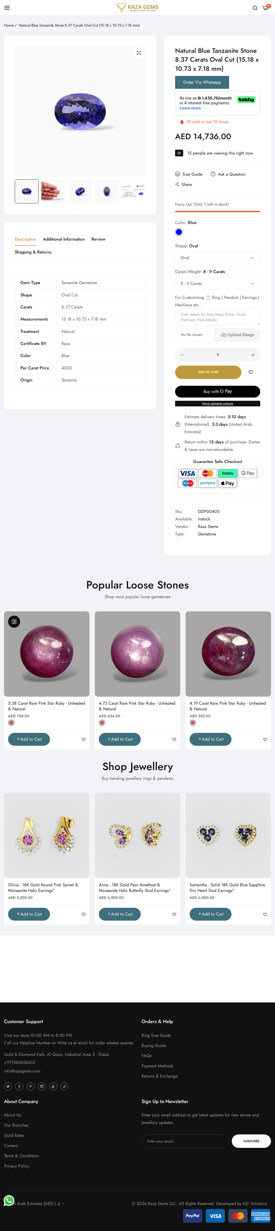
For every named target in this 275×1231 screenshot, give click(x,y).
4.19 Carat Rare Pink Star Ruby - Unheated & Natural (228, 706)
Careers (11, 1145)
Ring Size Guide (156, 1035)
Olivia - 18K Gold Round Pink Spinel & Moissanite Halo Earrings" (43, 888)
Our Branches (16, 1125)
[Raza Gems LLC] (137, 7)
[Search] (255, 7)
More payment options (217, 403)
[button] (251, 372)
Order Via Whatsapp (202, 82)
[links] (9, 1086)
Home (9, 25)
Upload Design (241, 335)
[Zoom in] (139, 53)
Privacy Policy (16, 1166)
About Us (12, 1115)
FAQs (146, 1056)
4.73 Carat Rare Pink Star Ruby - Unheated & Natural (137, 706)
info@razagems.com (22, 1071)
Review (98, 239)
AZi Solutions (255, 1203)
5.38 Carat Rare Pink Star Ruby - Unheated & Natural (46, 706)
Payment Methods (157, 1066)
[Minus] (182, 355)
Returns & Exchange (160, 1076)
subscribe (251, 1141)
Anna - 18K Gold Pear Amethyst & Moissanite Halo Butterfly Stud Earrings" (135, 888)
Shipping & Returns (33, 252)
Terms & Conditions (21, 1156)
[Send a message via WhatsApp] (9, 1200)
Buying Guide (154, 1045)
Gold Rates (14, 1135)
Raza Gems (208, 526)
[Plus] (253, 355)
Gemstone (207, 534)
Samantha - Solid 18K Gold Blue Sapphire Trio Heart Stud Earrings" (227, 888)
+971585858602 (19, 1062)
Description (25, 239)
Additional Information (64, 239)
